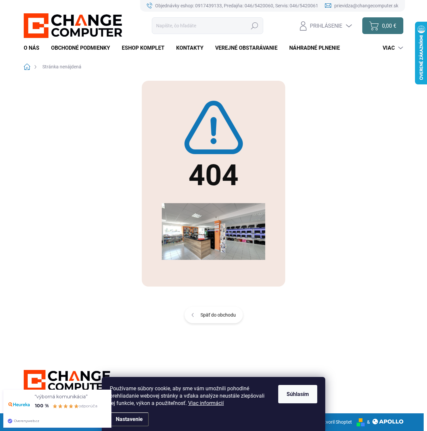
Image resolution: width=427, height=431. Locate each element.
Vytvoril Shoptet (335, 422)
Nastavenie (129, 419)
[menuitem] (34, 48)
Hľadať (255, 25)
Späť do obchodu (218, 315)
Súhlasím (298, 394)
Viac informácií (206, 403)
